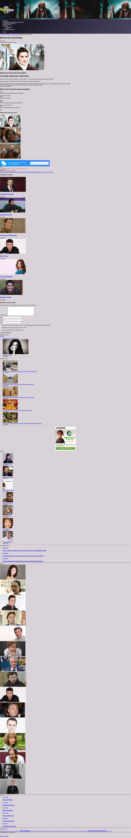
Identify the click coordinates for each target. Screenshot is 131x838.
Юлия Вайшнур (7, 516)
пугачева (14, 168)
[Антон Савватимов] (12, 655)
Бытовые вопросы (8, 29)
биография (3, 168)
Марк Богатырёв (5, 297)
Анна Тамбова (6, 529)
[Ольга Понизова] (13, 594)
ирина (53, 831)
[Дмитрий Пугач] (13, 686)
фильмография (20, 168)
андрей (15, 831)
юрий (111, 831)
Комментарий (4, 315)
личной (56, 831)
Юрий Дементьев (7, 464)
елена (48, 831)
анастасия (12, 831)
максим (59, 831)
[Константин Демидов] (13, 763)
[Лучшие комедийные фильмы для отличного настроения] (10, 409)
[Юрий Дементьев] (8, 462)
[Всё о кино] (7, 13)
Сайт (1, 322)
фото (25, 168)
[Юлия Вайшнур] (8, 514)
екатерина (44, 831)
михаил (65, 831)
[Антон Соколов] (12, 732)
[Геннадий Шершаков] (13, 609)
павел (80, 831)
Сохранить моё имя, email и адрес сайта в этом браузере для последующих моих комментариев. (26, 325)
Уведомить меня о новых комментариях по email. (14, 327)
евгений (40, 831)
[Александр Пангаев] (13, 671)
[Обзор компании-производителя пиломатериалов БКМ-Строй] (10, 396)
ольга (77, 831)
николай (72, 831)
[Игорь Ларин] (13, 778)
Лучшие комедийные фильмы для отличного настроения (17, 410)
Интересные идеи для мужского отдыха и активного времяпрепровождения (22, 423)
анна (19, 831)
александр (3, 831)
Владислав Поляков (8, 477)
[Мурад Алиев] (12, 717)
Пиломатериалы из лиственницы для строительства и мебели (18, 384)
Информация (8, 27)
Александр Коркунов (7, 194)
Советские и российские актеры (13, 22)
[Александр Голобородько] (13, 232)
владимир (32, 831)
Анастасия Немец (7, 355)
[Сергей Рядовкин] (12, 640)
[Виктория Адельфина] (13, 579)
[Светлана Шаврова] (13, 274)
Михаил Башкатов (7, 542)
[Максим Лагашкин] (13, 625)
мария (62, 831)
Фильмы (5, 25)
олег (75, 831)
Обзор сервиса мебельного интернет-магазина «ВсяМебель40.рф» (20, 371)
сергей (82, 831)
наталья (69, 831)
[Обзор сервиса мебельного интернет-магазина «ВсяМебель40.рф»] (10, 370)
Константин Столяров (8, 490)
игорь (51, 831)
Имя (1, 317)
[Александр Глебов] (12, 212)
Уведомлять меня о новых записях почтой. (12, 330)
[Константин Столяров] (8, 488)
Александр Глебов (6, 214)
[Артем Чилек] (13, 253)
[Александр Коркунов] (13, 191)
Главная (2, 34)
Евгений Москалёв (7, 503)
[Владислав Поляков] (8, 475)
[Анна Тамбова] (8, 527)
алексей (7, 831)
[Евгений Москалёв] (8, 501)
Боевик (7, 28)
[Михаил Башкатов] (8, 540)
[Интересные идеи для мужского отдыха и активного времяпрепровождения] (10, 422)
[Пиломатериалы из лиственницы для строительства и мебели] (10, 383)
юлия (108, 831)
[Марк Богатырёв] (11, 294)
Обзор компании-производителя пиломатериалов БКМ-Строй (18, 397)
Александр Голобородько (8, 235)
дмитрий (37, 831)
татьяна (86, 831)
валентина (8, 168)
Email (1, 320)
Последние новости (9, 23)
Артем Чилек (4, 256)
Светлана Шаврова (6, 276)
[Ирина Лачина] (12, 747)
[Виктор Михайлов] (12, 793)
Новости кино (7, 24)
